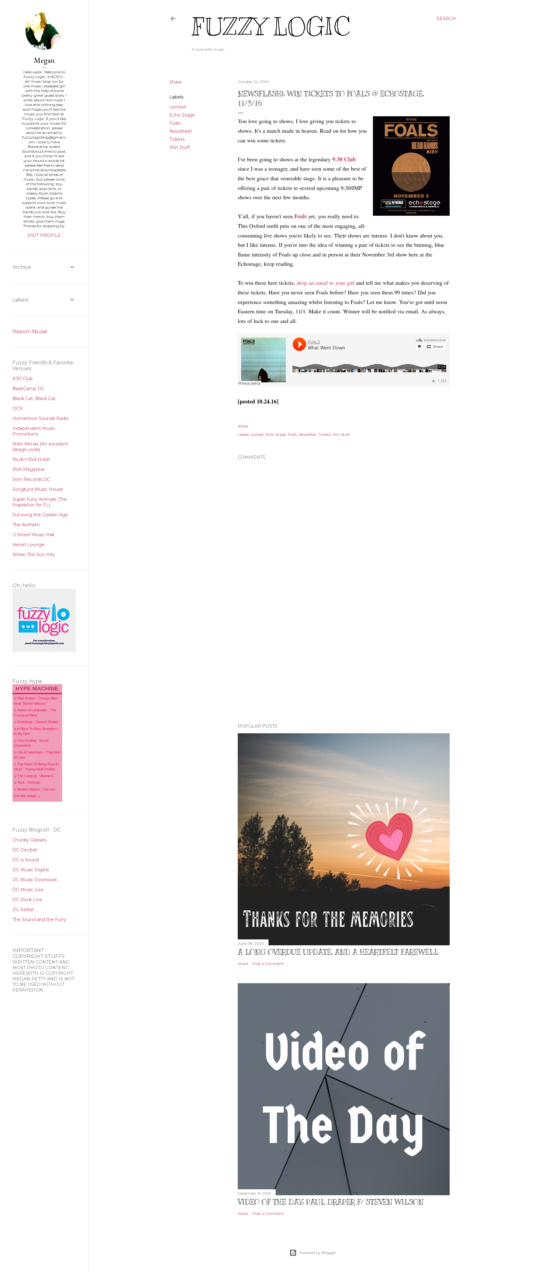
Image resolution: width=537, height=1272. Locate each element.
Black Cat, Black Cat (34, 398)
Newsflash (180, 131)
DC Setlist (23, 909)
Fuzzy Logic (271, 27)
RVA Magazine (28, 469)
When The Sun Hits (33, 554)
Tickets (177, 139)
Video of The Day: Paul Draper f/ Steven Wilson (331, 1201)
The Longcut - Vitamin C (35, 776)
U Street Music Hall (33, 534)
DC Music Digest (30, 870)
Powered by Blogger (317, 1252)
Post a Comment (268, 963)
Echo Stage (182, 115)
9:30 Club (344, 159)
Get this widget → (27, 796)
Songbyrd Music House (37, 489)
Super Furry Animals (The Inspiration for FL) (39, 502)
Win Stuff (179, 147)
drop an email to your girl (326, 282)
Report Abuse (29, 331)
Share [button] (175, 82)
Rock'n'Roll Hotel (31, 459)
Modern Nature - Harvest (36, 789)
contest (177, 107)
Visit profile (44, 235)
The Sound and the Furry (39, 919)
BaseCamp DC (28, 388)
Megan (44, 60)
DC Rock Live (27, 899)
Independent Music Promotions (33, 431)
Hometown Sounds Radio (40, 418)
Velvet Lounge (28, 544)
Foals (175, 123)
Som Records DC (31, 479)
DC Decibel (24, 850)
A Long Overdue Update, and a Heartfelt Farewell (338, 951)
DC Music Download (34, 880)
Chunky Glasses (29, 840)
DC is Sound (25, 860)
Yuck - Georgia (28, 782)
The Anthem (26, 525)
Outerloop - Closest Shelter (37, 722)
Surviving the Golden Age (40, 515)
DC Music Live (28, 889)
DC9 (17, 408)
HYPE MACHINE (37, 688)
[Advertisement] (344, 664)
